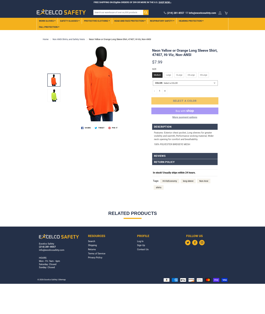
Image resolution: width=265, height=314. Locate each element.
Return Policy (164, 162)
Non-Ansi (203, 181)
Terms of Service (96, 253)
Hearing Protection (190, 21)
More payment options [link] (184, 117)
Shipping (92, 245)
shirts (158, 187)
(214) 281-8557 (175, 13)
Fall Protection (48, 27)
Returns (92, 249)
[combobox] (185, 83)
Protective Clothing (96, 21)
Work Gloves (46, 21)
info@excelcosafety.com (202, 13)
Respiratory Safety (161, 21)
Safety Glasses (69, 21)
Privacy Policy (95, 257)
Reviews (160, 156)
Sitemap (62, 279)
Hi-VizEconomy (170, 181)
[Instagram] (202, 242)
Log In (140, 241)
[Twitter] (187, 242)
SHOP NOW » (165, 2)
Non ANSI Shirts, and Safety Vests (69, 39)
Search (91, 241)
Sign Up (141, 245)
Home (45, 39)
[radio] (157, 75)
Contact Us (143, 249)
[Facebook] (195, 242)
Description (163, 127)
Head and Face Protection (129, 21)
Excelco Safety (50, 279)
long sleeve (188, 181)
